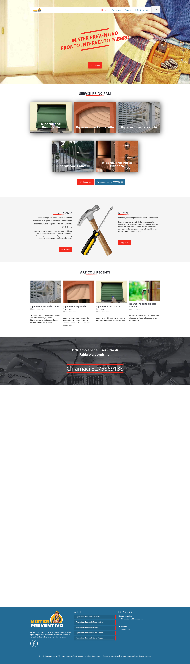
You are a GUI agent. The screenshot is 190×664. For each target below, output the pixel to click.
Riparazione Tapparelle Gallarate (88, 617)
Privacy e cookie (145, 656)
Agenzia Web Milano (118, 656)
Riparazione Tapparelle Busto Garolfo (89, 633)
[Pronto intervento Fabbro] (37, 10)
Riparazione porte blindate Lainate (142, 305)
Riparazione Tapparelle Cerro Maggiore (90, 638)
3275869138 (125, 629)
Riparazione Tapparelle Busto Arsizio (89, 622)
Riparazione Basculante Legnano (108, 308)
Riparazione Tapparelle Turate (87, 627)
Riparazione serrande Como (44, 306)
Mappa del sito (132, 656)
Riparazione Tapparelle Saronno (74, 308)
